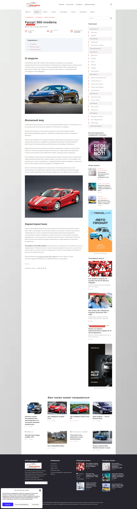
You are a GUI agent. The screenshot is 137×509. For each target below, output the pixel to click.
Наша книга (94, 110)
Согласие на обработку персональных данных (64, 504)
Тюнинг (73, 12)
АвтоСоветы (94, 74)
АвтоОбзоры (30, 24)
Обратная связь (90, 4)
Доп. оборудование (96, 119)
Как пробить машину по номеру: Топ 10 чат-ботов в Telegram (98, 280)
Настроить (35, 504)
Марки (92, 12)
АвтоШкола (83, 12)
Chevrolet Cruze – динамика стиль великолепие (76, 437)
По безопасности (96, 80)
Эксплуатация (95, 90)
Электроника (95, 71)
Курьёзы (93, 35)
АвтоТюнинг (94, 93)
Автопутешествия (95, 48)
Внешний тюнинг (96, 97)
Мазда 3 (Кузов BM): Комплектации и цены (101, 447)
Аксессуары (63, 12)
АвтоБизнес (94, 42)
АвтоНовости (94, 29)
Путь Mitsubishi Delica (55, 446)
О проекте (79, 4)
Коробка (93, 58)
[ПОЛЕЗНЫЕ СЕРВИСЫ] (100, 268)
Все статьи (69, 4)
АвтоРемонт (94, 52)
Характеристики (35, 49)
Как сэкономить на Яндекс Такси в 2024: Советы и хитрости (104, 202)
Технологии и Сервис (97, 45)
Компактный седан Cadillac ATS (32, 436)
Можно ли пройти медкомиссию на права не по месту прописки (99, 330)
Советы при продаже (97, 87)
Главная (61, 4)
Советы (54, 12)
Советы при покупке (97, 84)
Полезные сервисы (96, 126)
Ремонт (45, 12)
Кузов (92, 61)
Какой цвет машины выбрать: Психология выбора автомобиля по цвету (105, 188)
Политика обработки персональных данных (61, 473)
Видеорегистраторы (97, 116)
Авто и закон (94, 106)
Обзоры (36, 12)
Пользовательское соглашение (88, 504)
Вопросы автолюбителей (98, 77)
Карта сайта (54, 468)
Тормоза (93, 64)
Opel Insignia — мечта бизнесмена (101, 417)
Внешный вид (34, 47)
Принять (7, 504)
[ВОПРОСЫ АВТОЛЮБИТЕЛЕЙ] (100, 300)
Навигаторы (94, 122)
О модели (33, 44)
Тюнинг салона (95, 100)
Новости (27, 12)
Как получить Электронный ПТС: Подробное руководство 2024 (103, 175)
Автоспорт (94, 32)
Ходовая (93, 68)
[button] (40, 490)
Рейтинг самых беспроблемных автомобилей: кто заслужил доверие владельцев (32, 420)
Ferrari (27, 264)
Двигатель (94, 55)
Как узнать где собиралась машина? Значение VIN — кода (98, 312)
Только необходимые (21, 504)
